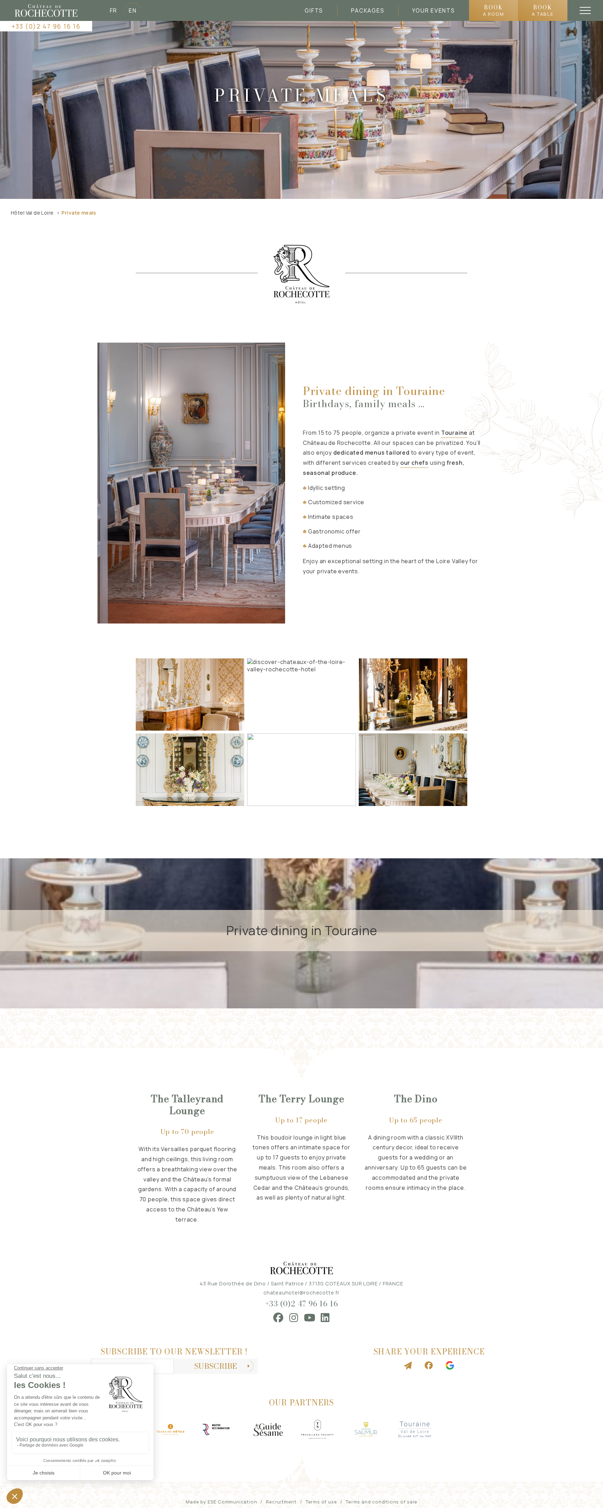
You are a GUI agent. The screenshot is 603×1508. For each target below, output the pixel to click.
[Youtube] (309, 1317)
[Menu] (585, 10)
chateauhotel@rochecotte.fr (301, 1292)
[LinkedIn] (325, 1317)
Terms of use (321, 1502)
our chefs (414, 462)
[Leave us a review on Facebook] (429, 1366)
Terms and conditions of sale (381, 1502)
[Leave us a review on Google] (450, 1366)
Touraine (454, 432)
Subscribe (215, 1366)
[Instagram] (293, 1317)
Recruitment (281, 1502)
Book (493, 10)
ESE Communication (232, 1502)
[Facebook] (278, 1317)
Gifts (314, 10)
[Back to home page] (46, 10)
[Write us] (408, 1366)
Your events (433, 10)
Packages (367, 10)
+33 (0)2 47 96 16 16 (46, 26)
